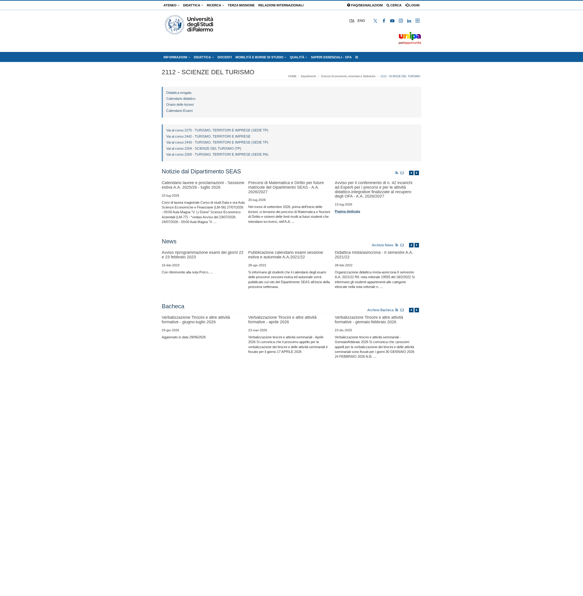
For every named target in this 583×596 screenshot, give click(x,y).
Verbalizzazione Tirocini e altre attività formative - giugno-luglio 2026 (196, 319)
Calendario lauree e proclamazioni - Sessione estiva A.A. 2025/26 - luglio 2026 (203, 185)
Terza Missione (241, 5)
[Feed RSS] (396, 173)
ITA (351, 21)
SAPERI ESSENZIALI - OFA (331, 57)
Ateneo (170, 5)
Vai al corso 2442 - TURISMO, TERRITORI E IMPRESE (208, 136)
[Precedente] (411, 173)
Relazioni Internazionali (281, 5)
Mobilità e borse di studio (259, 57)
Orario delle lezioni (180, 104)
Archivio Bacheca (380, 310)
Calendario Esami (179, 111)
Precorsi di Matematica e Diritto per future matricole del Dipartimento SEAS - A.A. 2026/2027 (286, 187)
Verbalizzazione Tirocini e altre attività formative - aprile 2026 (282, 319)
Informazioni (176, 57)
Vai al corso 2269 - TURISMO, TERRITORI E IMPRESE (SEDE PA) (217, 154)
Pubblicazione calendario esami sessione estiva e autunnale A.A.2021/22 (285, 254)
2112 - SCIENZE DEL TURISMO (208, 72)
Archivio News (383, 245)
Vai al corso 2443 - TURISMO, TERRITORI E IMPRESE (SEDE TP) (217, 142)
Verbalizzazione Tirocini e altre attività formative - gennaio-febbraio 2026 (369, 319)
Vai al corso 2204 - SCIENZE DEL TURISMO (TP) (203, 148)
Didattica (192, 5)
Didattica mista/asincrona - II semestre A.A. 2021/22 (374, 254)
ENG (361, 21)
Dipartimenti (308, 76)
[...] (356, 57)
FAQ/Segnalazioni (366, 5)
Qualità (297, 57)
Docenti (224, 57)
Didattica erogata (178, 93)
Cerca (395, 5)
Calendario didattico (180, 98)
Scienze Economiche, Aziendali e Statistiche (348, 76)
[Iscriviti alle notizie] (402, 173)
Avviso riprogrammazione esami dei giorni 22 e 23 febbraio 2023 (202, 254)
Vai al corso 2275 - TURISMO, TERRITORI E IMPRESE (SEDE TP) (217, 130)
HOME (292, 76)
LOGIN (413, 5)
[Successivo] (416, 173)
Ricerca (214, 5)
